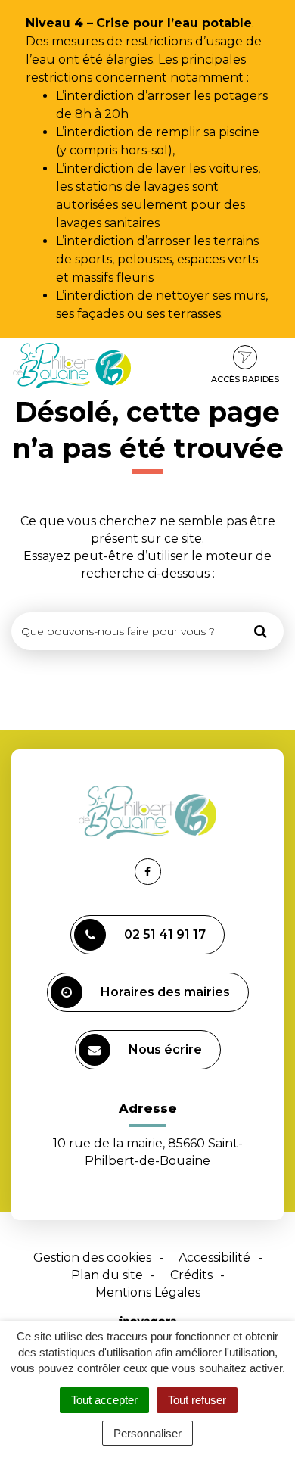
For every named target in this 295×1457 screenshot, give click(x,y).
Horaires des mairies (165, 992)
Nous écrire (165, 1049)
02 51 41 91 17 (165, 934)
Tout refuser (197, 1399)
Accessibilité (214, 1257)
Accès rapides (245, 379)
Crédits (191, 1275)
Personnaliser (147, 1433)
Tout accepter (104, 1399)
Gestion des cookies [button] (92, 1257)
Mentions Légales (147, 1292)
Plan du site (107, 1275)
